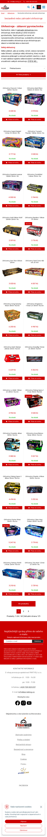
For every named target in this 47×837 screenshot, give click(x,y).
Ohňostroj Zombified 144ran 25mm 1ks (34, 175)
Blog (23, 754)
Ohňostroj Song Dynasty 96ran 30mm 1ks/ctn (12, 304)
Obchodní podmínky (23, 735)
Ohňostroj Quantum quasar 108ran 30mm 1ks (12, 175)
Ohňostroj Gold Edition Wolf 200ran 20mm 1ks (12, 218)
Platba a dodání (23, 740)
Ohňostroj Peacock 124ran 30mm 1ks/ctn (12, 89)
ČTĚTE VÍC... (33, 61)
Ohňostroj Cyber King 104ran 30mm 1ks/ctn (34, 520)
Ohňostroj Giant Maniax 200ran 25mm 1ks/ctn (12, 348)
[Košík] (39, 7)
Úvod (2, 13)
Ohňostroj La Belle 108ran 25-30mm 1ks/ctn (12, 391)
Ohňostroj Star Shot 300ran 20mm (12, 261)
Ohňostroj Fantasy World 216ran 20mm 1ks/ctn (12, 563)
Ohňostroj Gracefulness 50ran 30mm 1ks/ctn (34, 434)
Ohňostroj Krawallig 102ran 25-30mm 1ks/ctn (34, 348)
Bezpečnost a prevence (23, 749)
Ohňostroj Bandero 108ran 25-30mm (34, 218)
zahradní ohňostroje (25, 30)
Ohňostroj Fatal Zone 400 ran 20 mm (34, 261)
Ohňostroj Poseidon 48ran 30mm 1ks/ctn (12, 434)
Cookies (23, 759)
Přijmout (23, 821)
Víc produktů (23, 604)
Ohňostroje (11, 13)
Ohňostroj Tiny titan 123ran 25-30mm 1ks (34, 563)
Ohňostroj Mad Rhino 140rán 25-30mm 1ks (34, 89)
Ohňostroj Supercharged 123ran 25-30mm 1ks (12, 132)
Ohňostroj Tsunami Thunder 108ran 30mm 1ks (34, 132)
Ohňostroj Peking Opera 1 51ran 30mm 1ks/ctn (34, 391)
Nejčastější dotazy (23, 745)
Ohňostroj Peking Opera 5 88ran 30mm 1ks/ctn (12, 477)
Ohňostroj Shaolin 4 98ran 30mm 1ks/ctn (34, 477)
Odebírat (37, 641)
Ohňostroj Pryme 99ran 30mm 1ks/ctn (12, 520)
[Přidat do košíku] (12, 119)
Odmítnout (23, 830)
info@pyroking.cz (15, 1)
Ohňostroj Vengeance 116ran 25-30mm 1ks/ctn (35, 304)
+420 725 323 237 (31, 1)
